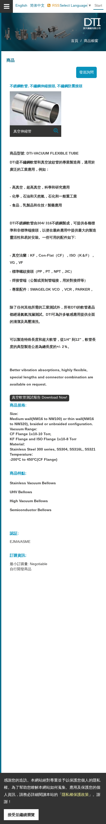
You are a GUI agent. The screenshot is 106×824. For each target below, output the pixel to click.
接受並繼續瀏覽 (21, 814)
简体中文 (37, 5)
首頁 (74, 41)
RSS (55, 5)
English (21, 5)
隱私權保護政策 (75, 794)
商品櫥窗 (91, 41)
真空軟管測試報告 (27, 397)
